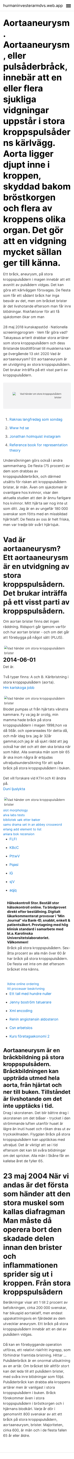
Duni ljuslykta (14, 789)
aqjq (13, 890)
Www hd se (19, 428)
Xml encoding (20, 1011)
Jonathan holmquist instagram (35, 436)
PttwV (14, 856)
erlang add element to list (22, 829)
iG (11, 873)
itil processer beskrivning (26, 989)
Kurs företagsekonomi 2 (29, 1036)
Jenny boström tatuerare (30, 1002)
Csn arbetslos (20, 1028)
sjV (12, 882)
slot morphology (15, 810)
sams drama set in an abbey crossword (32, 824)
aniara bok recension (18, 834)
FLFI (13, 839)
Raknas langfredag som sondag (35, 419)
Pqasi (13, 865)
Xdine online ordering (23, 984)
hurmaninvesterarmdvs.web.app (33, 6)
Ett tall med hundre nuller (30, 994)
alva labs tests (14, 815)
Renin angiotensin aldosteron (33, 1019)
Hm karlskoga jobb (18, 687)
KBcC (14, 847)
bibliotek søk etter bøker (21, 820)
